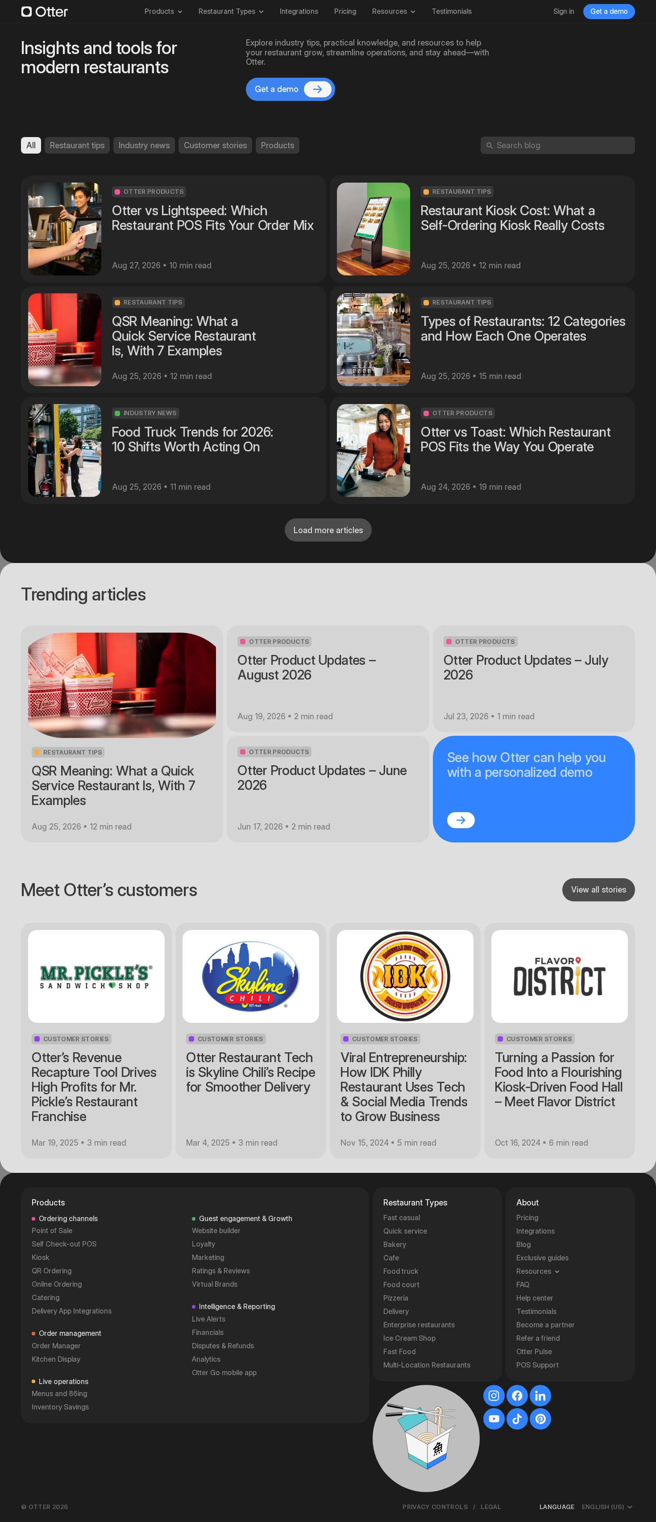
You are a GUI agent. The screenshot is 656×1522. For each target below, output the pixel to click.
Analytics (206, 1359)
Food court (401, 1284)
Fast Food (399, 1351)
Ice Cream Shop (409, 1338)
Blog (523, 1244)
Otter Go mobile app (224, 1372)
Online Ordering (57, 1284)
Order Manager (56, 1346)
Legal (491, 1506)
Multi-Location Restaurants (426, 1365)
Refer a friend (538, 1338)
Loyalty (203, 1244)
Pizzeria (395, 1298)
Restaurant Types (227, 11)
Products (159, 11)
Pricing (345, 11)
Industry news (144, 145)
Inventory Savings (60, 1407)
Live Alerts (208, 1319)
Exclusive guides (542, 1258)
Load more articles (328, 530)
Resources (389, 11)
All (31, 145)
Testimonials (452, 11)
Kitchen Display (56, 1359)
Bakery (394, 1244)
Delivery (396, 1311)
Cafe (391, 1258)
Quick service (405, 1231)
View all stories (598, 889)
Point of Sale (52, 1230)
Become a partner (545, 1325)
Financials (208, 1332)
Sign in (563, 11)
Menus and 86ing (59, 1393)
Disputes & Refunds (223, 1346)
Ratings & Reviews (221, 1271)
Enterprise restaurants (419, 1325)
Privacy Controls (435, 1506)
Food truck (401, 1271)
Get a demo (609, 11)
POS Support (537, 1365)
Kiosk (41, 1257)
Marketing (208, 1257)
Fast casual (401, 1217)
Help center (534, 1298)
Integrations (299, 11)
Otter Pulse (534, 1351)
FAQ (522, 1284)
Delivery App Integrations (72, 1311)
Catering (45, 1297)
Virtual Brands (214, 1284)
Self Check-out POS (64, 1244)
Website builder (216, 1230)
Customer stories (215, 145)
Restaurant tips (77, 145)
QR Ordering (51, 1271)
